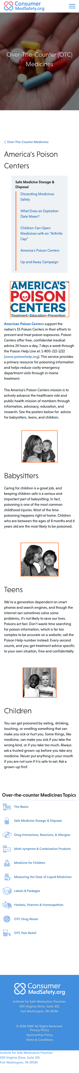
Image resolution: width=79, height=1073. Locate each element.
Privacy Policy (39, 1030)
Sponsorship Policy (39, 1035)
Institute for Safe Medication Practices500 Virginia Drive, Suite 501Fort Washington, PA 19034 (26, 1057)
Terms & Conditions (39, 1039)
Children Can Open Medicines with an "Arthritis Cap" (41, 233)
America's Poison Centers (39, 250)
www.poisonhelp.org (21, 357)
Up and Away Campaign (39, 262)
